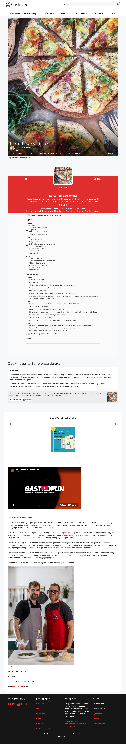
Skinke (61, 211)
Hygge (44, 211)
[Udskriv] (26, 179)
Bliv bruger (40, 714)
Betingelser (40, 724)
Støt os (38, 709)
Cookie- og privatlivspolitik (46, 729)
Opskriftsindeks (99, 724)
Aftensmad (37, 211)
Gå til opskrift (16, 400)
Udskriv (28, 400)
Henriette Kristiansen (24, 147)
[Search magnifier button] (118, 4)
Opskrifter (48, 13)
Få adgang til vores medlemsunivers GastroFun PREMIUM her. (75, 723)
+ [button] (68, 190)
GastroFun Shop (30, 13)
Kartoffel (50, 211)
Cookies (96, 719)
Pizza (56, 211)
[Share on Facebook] (98, 179)
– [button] (57, 190)
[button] (100, 179)
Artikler (62, 13)
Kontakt (84, 13)
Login (113, 13)
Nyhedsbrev (97, 714)
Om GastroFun (97, 13)
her (28, 157)
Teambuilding (14, 13)
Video (75, 13)
